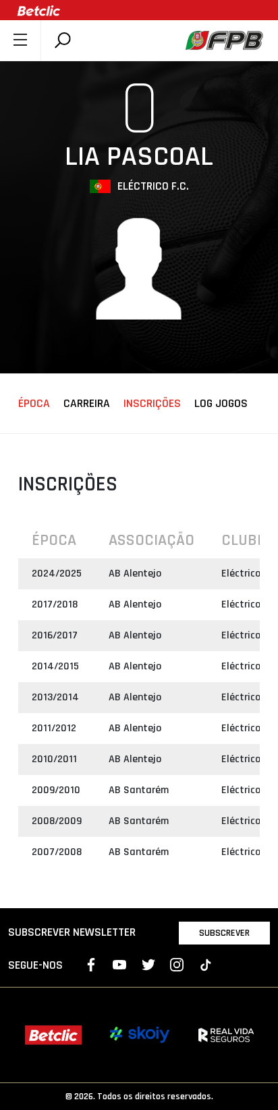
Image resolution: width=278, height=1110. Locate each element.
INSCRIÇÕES (152, 404)
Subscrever (224, 933)
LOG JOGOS (221, 404)
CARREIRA (86, 404)
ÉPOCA (34, 404)
